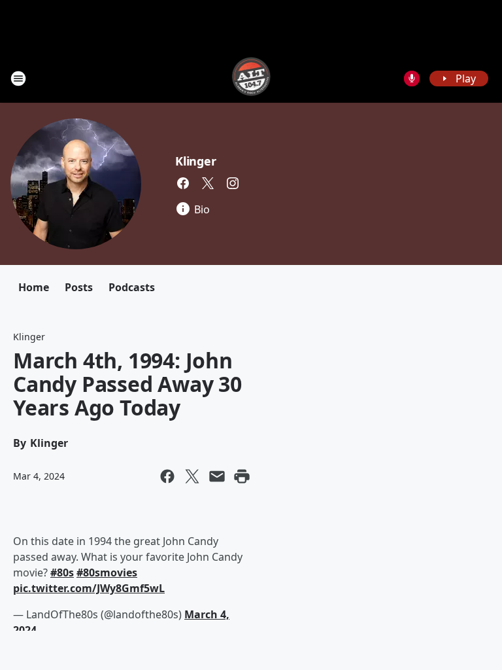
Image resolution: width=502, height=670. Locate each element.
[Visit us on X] (208, 183)
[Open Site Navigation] (18, 78)
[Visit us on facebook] (183, 183)
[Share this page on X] (192, 476)
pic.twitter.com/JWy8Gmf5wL (89, 588)
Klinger (195, 161)
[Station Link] (251, 78)
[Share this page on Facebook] (167, 476)
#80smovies (106, 572)
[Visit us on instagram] (233, 183)
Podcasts (132, 287)
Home (33, 287)
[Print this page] (242, 476)
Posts (79, 287)
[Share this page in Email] (217, 476)
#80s (62, 572)
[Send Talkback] (412, 78)
